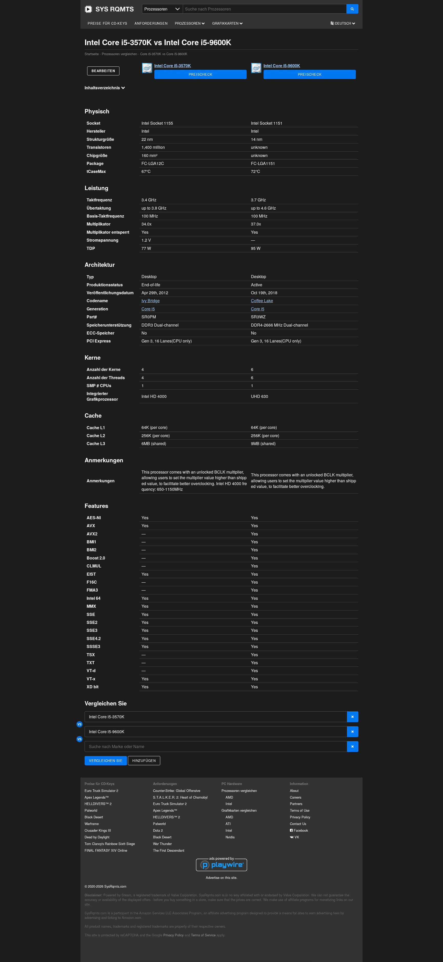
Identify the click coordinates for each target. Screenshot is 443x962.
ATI (228, 823)
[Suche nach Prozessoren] (352, 9)
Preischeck (201, 74)
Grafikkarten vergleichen (239, 810)
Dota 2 (158, 830)
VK (296, 837)
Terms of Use (299, 810)
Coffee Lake (262, 300)
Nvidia (230, 837)
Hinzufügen (144, 760)
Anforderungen (151, 23)
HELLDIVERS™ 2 (98, 803)
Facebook (300, 830)
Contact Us (298, 823)
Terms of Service (203, 934)
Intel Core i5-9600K (282, 65)
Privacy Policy (300, 816)
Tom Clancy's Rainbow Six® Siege (110, 843)
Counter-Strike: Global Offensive (176, 790)
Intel (229, 803)
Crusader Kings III (98, 830)
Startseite (109, 9)
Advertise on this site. (221, 877)
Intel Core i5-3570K (172, 65)
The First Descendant (168, 850)
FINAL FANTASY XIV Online (106, 850)
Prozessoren (188, 23)
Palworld (91, 810)
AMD (229, 797)
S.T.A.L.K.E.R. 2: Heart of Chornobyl (180, 797)
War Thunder (162, 843)
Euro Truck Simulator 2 (101, 790)
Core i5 (148, 309)
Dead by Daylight (97, 837)
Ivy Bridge (151, 300)
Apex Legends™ (97, 797)
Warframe (92, 823)
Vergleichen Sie (106, 760)
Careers (295, 797)
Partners (296, 803)
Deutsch (343, 23)
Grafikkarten (225, 23)
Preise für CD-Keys (107, 23)
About (294, 790)
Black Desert (94, 816)
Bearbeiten (103, 70)
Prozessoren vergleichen (119, 53)
